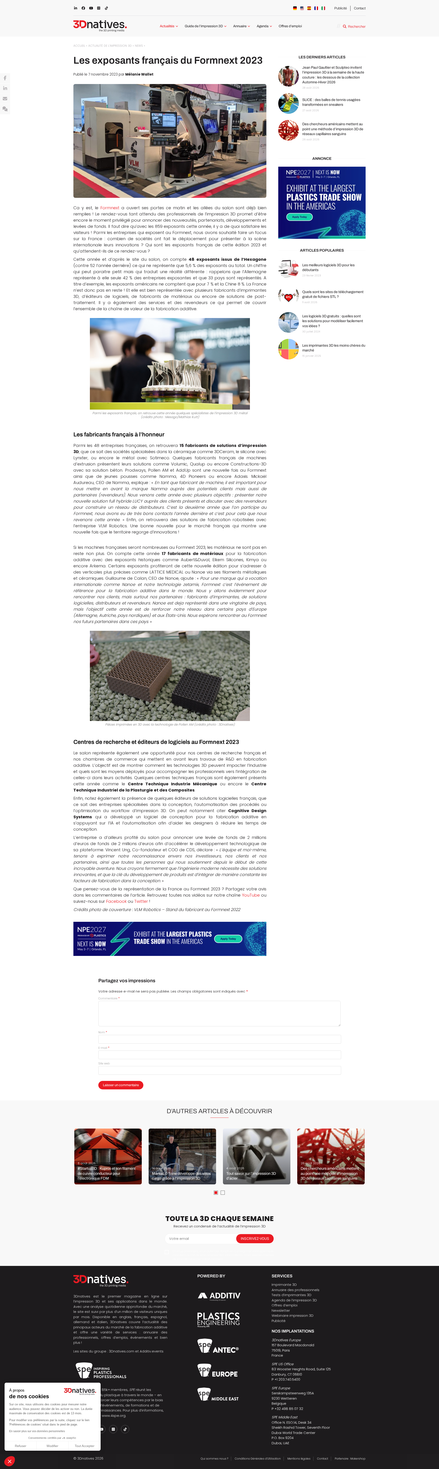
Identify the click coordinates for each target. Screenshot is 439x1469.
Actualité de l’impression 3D (110, 46)
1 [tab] (216, 1193)
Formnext (109, 208)
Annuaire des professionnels (295, 1289)
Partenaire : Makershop (350, 1459)
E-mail (104, 1048)
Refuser (20, 1446)
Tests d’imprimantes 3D (291, 1294)
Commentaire (109, 998)
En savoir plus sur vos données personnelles (37, 1431)
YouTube (251, 895)
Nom (102, 1032)
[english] (302, 8)
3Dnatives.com (121, 1351)
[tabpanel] (108, 1156)
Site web (104, 1063)
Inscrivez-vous (255, 1238)
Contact (360, 8)
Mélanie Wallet (139, 74)
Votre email (179, 1238)
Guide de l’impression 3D (204, 26)
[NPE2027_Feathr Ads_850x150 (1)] (169, 939)
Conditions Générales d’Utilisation (258, 1459)
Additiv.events (151, 1351)
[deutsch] (295, 8)
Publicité (340, 8)
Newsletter (281, 1310)
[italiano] (323, 8)
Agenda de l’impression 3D (294, 1300)
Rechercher (357, 26)
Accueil (79, 46)
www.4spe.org (114, 1415)
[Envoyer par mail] (5, 99)
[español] (309, 8)
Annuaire (239, 26)
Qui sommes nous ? (214, 1459)
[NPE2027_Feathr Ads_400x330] (322, 203)
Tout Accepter (84, 1446)
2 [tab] (223, 1193)
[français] (316, 8)
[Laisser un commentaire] (5, 109)
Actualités (167, 26)
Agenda (262, 26)
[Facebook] (5, 78)
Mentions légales (299, 1459)
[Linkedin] (5, 89)
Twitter (141, 901)
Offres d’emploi (290, 26)
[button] (9, 1461)
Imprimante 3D (284, 1284)
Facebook (116, 901)
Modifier (52, 1446)
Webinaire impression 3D (292, 1315)
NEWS (139, 46)
